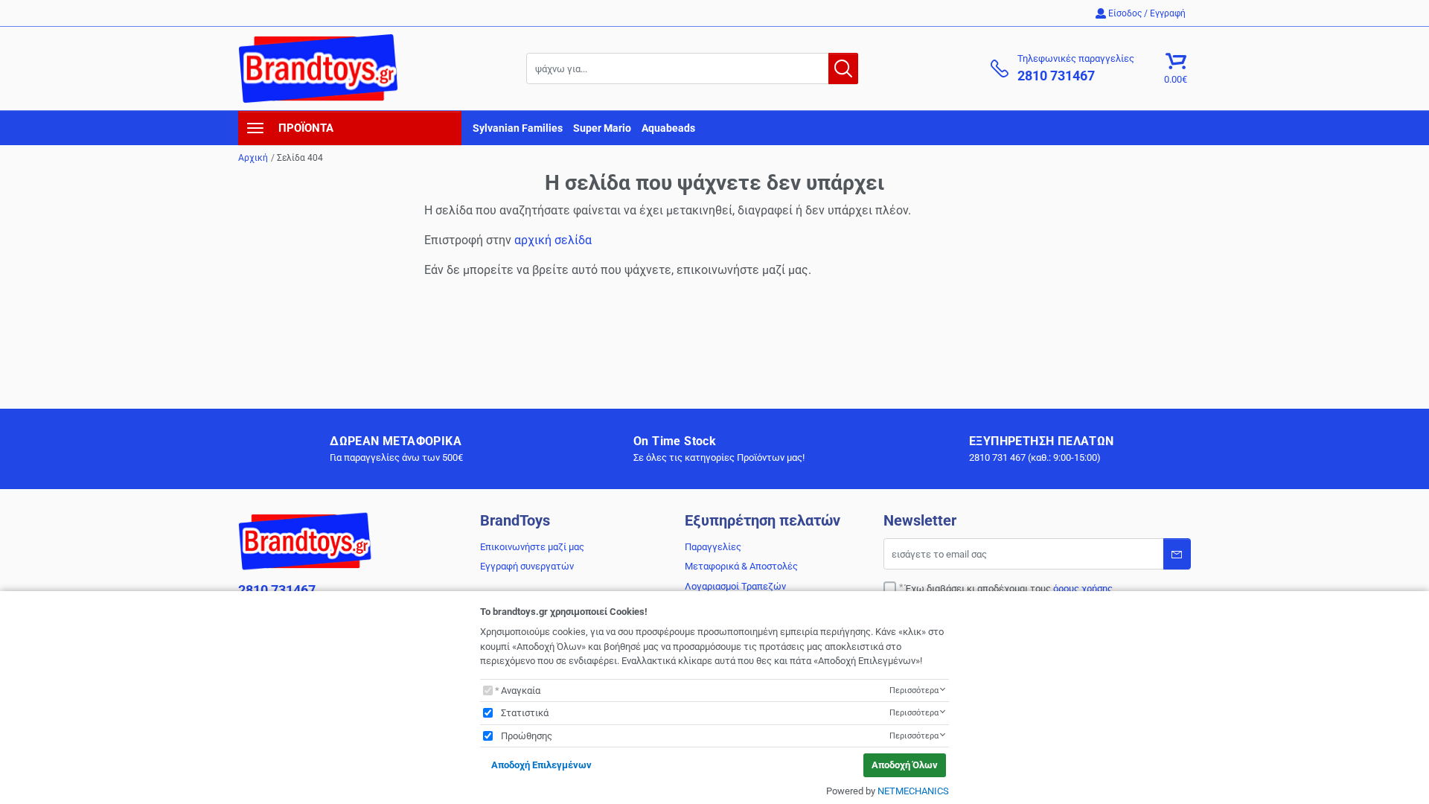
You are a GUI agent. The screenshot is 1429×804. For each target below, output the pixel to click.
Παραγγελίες (713, 546)
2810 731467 (277, 590)
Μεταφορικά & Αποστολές (741, 566)
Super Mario (602, 128)
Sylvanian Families (518, 128)
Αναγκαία (520, 690)
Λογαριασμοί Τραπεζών (735, 586)
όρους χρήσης (1083, 588)
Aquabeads (668, 128)
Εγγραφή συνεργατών (527, 566)
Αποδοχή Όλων (905, 764)
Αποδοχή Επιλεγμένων (541, 764)
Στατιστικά (525, 712)
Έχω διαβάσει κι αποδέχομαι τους (1009, 588)
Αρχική (253, 158)
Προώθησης (526, 735)
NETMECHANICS (913, 791)
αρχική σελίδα (553, 240)
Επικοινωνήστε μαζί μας (532, 546)
